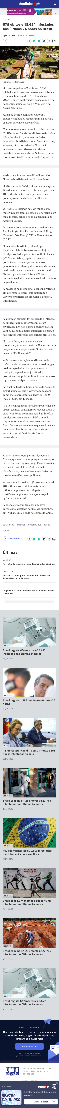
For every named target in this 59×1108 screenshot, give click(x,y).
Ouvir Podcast (41, 1101)
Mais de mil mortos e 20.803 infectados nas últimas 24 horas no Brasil (27, 852)
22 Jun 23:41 (8, 658)
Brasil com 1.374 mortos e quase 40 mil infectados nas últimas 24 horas (27, 902)
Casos (47, 524)
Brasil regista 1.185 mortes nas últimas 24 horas (29, 702)
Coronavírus (34, 524)
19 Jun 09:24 (8, 809)
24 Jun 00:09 (8, 909)
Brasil (6, 530)
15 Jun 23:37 (8, 1009)
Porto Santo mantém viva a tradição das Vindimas (29, 564)
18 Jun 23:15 (8, 959)
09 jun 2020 (25, 35)
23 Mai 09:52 (8, 859)
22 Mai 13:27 (8, 758)
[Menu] (4, 4)
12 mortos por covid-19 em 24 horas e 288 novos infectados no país (29, 752)
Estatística (8, 524)
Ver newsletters (29, 1046)
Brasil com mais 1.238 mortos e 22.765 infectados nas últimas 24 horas (27, 802)
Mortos (21, 524)
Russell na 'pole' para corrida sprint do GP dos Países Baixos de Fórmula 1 (26, 577)
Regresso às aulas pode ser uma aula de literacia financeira (28, 592)
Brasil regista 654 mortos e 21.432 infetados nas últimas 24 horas (24, 652)
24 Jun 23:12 (8, 708)
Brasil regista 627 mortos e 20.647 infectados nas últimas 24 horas (24, 1002)
